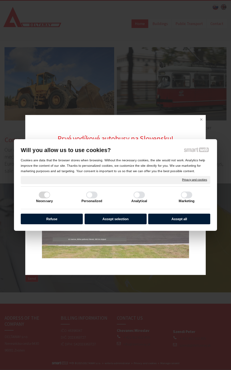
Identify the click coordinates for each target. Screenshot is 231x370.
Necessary (44, 201)
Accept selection (115, 219)
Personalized (91, 201)
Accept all (179, 219)
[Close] (201, 119)
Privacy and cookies (194, 179)
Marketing (187, 201)
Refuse (51, 219)
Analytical (139, 201)
